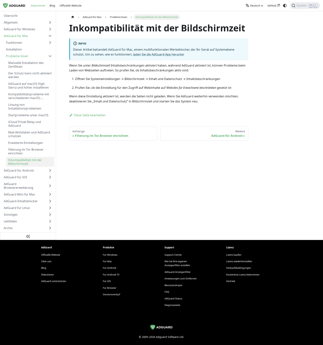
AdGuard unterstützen (53, 281)
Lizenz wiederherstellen (239, 261)
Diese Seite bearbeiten (90, 115)
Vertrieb (230, 281)
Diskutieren (47, 274)
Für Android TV (111, 274)
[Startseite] (72, 17)
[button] (27, 22)
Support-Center (173, 254)
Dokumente (38, 5)
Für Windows (110, 254)
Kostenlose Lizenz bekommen (242, 274)
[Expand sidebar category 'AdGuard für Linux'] (50, 208)
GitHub (271, 5)
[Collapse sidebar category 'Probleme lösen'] (50, 56)
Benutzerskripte (173, 285)
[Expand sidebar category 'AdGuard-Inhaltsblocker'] (50, 201)
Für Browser (109, 287)
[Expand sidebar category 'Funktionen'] (50, 43)
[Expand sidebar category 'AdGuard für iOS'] (50, 177)
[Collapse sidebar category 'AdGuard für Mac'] (50, 36)
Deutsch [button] (255, 5)
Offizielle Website (70, 5)
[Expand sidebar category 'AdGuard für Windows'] (50, 29)
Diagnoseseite (172, 305)
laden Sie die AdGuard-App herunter (158, 54)
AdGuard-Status (173, 298)
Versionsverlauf (111, 294)
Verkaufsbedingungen (238, 267)
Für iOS (107, 281)
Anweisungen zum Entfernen (180, 278)
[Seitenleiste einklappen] (28, 236)
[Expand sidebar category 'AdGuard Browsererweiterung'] (50, 186)
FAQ (166, 291)
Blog (52, 5)
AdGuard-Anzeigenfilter (177, 272)
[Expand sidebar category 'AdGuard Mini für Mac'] (50, 194)
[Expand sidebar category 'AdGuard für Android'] (50, 170)
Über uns (46, 261)
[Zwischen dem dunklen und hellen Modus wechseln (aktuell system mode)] (285, 6)
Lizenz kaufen (233, 254)
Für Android (109, 267)
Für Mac (107, 261)
